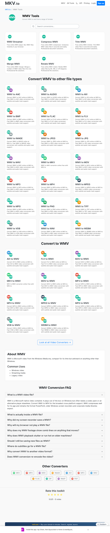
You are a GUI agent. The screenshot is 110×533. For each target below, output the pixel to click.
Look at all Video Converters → (55, 342)
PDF (75, 479)
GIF (49, 479)
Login (93, 3)
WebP (61, 479)
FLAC (36, 479)
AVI (69, 473)
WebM (56, 473)
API (80, 3)
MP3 (81, 473)
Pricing (87, 3)
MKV (63, 3)
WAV (94, 473)
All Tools (70, 3)
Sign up (101, 3)
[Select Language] (76, 3)
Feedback (103, 524)
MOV (42, 473)
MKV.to (8, 9)
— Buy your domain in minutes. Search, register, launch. (55, 524)
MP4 (29, 473)
